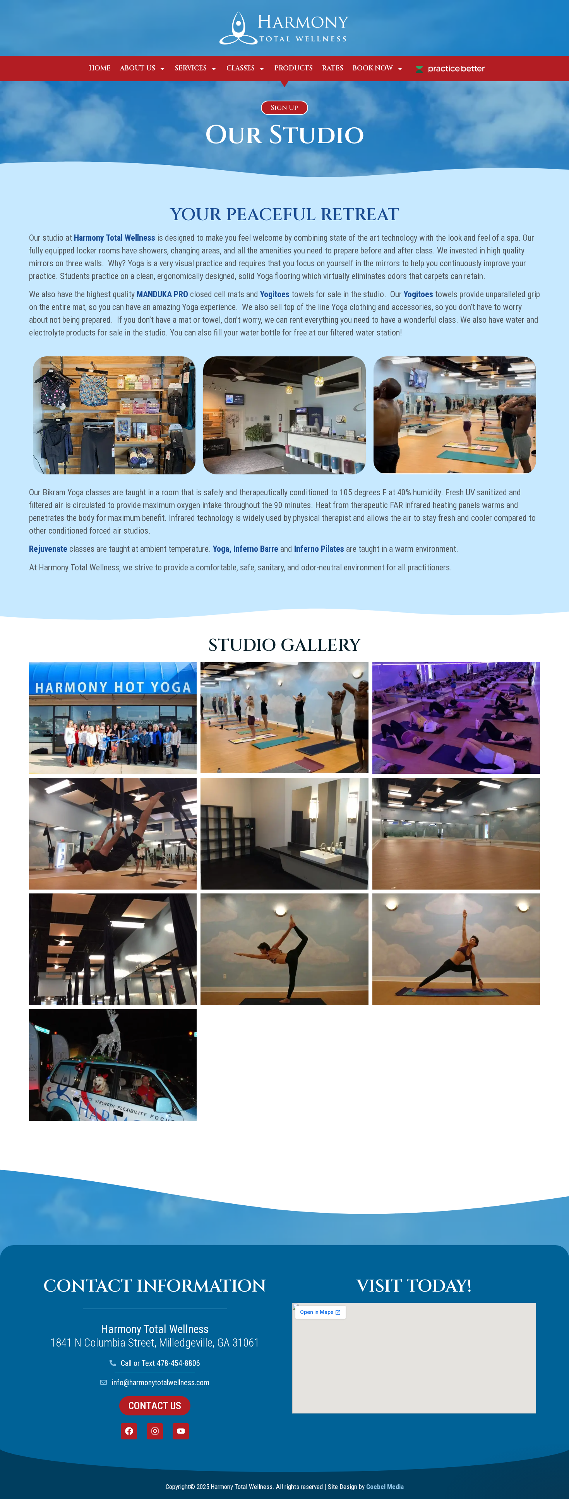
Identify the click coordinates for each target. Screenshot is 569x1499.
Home (100, 68)
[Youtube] (181, 1431)
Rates (332, 68)
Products (293, 68)
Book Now (373, 68)
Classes (240, 68)
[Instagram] (155, 1431)
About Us (137, 68)
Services (191, 68)
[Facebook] (129, 1431)
